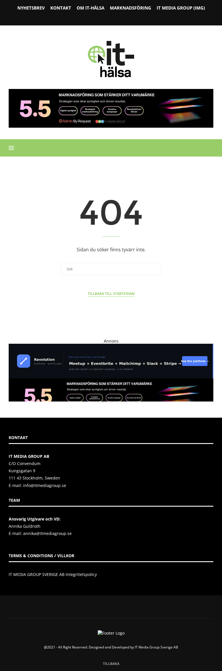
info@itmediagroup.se (44, 485)
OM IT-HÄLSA (90, 8)
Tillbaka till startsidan (111, 293)
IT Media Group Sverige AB (156, 647)
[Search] (210, 148)
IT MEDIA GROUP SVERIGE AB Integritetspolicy (53, 574)
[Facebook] (96, 17)
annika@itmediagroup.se (47, 533)
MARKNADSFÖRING (130, 8)
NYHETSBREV (31, 8)
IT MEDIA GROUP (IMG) (181, 8)
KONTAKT (60, 8)
